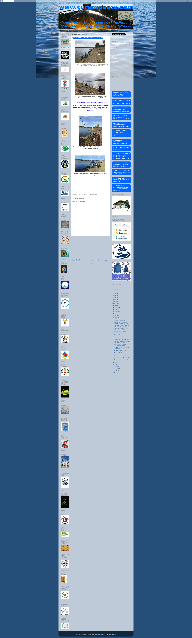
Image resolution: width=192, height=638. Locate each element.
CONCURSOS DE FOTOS (120, 350)
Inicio (92, 260)
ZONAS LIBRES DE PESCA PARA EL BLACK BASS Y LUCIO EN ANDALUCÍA (121, 164)
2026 (114, 286)
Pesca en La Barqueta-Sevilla (121, 355)
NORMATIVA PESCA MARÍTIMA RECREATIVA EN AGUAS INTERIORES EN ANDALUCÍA (121, 188)
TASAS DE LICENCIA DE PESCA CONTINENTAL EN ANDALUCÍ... (122, 326)
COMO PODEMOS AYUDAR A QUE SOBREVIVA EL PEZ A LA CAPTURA (121, 172)
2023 (114, 292)
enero (116, 370)
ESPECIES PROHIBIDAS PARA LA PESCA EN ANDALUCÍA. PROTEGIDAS (121, 117)
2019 (114, 299)
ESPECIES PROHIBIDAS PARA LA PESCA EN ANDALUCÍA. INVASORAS (120, 124)
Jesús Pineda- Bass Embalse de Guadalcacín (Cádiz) (122, 342)
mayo (116, 362)
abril (116, 364)
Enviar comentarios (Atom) (85, 263)
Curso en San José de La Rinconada (120, 353)
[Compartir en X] (93, 194)
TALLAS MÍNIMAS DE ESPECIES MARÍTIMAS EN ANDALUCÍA (120, 179)
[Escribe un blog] (92, 194)
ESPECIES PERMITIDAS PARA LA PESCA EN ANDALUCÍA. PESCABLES (120, 109)
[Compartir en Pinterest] (96, 194)
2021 (114, 295)
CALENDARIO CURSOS (76, 31)
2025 (114, 288)
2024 (114, 289)
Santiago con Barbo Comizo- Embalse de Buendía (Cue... (121, 323)
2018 (114, 301)
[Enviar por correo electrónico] (91, 194)
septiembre (117, 311)
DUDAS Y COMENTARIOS (110, 31)
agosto (116, 313)
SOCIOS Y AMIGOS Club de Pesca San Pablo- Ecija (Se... (121, 338)
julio (116, 315)
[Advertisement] (90, 247)
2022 (114, 293)
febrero (116, 368)
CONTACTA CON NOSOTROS (93, 31)
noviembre (117, 307)
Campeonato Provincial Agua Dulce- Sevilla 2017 (121, 329)
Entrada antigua (103, 260)
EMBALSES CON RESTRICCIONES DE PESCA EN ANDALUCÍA (119, 141)
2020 (114, 297)
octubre (116, 309)
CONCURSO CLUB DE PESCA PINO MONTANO (121, 348)
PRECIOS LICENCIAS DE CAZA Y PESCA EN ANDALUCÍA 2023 (120, 94)
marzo (116, 366)
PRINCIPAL (64, 31)
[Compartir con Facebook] (95, 194)
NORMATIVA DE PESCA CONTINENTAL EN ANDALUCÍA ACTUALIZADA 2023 (121, 133)
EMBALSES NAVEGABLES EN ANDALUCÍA (120, 148)
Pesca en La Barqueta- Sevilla (121, 359)
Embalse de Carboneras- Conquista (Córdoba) (120, 332)
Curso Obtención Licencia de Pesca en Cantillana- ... (121, 319)
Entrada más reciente (79, 260)
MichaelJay (99, 634)
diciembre (117, 305)
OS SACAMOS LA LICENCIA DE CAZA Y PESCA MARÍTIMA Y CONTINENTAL (121, 102)
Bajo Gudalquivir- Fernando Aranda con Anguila (120, 345)
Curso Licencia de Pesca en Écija (122, 357)
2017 (114, 303)
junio (116, 317)
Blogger (114, 634)
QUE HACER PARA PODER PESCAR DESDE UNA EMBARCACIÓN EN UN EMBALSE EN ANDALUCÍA (121, 156)
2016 (114, 372)
